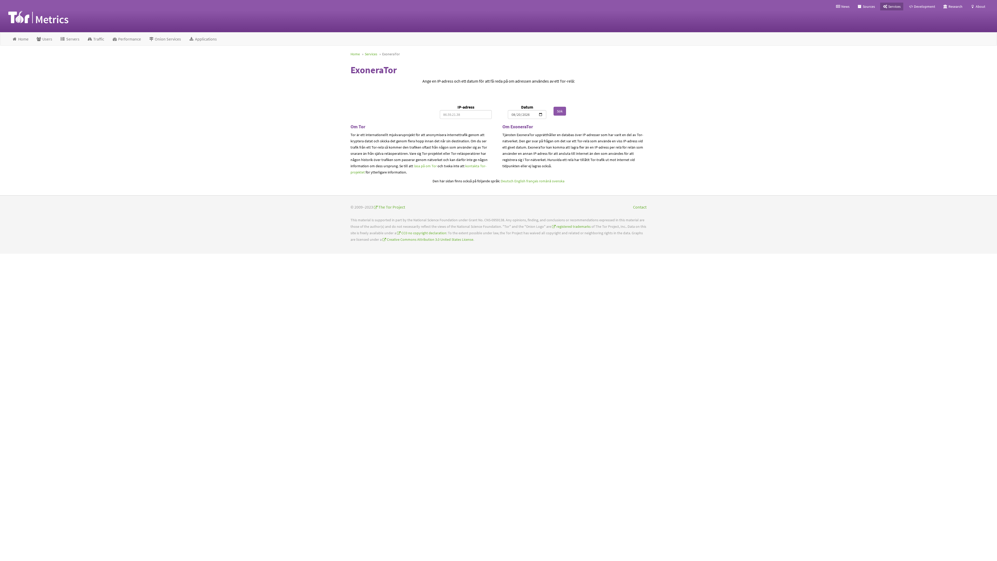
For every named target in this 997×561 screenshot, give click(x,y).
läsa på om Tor (425, 166)
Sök (560, 111)
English (520, 181)
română (545, 181)
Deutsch (507, 181)
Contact (639, 207)
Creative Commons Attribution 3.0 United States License (430, 239)
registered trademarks (573, 226)
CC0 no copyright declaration (423, 233)
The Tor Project (391, 207)
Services (894, 6)
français (532, 181)
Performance (129, 39)
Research (955, 6)
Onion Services (167, 39)
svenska (558, 181)
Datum (527, 107)
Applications (205, 39)
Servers (72, 39)
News (845, 6)
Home (23, 39)
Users (47, 39)
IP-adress (465, 107)
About (980, 6)
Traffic (98, 39)
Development (924, 6)
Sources (868, 6)
